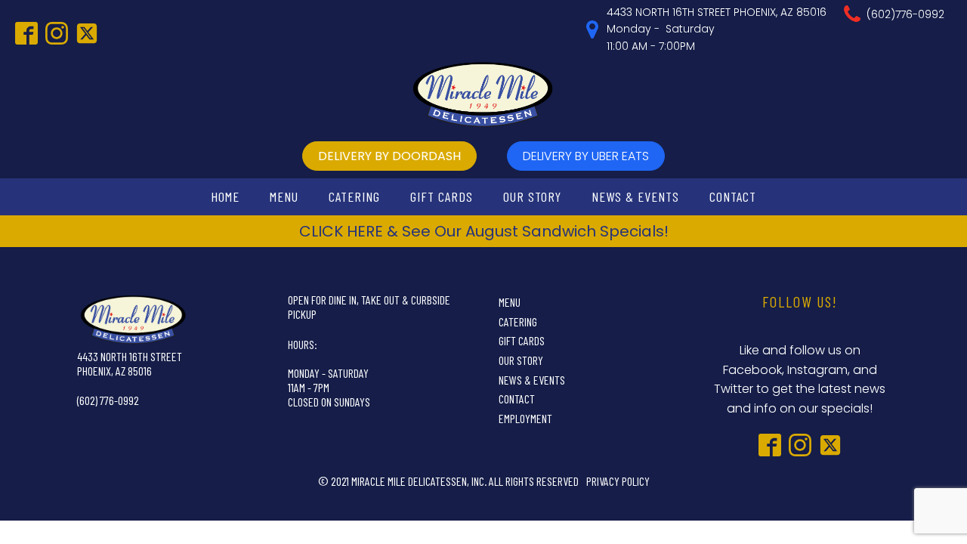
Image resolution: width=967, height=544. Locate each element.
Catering (354, 196)
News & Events (635, 196)
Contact (732, 196)
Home (225, 196)
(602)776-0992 (905, 14)
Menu (284, 196)
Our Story (532, 196)
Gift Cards (441, 196)
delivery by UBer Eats (586, 156)
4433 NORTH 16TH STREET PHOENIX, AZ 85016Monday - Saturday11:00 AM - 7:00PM (716, 29)
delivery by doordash (389, 156)
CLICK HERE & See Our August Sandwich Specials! (484, 231)
